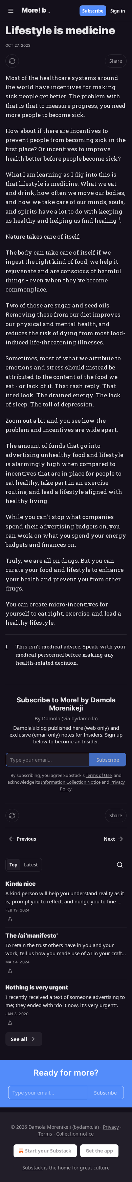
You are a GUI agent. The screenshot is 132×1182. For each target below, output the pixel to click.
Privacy (111, 1127)
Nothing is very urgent (36, 987)
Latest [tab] (31, 865)
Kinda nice (20, 883)
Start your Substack (48, 1150)
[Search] (120, 865)
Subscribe (93, 11)
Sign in (117, 11)
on (56, 560)
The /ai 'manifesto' (31, 935)
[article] (66, 901)
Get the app (99, 1150)
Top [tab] (13, 865)
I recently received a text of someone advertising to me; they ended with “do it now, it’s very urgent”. (65, 1001)
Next (109, 839)
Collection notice (75, 1133)
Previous (26, 839)
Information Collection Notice (71, 782)
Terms (45, 1133)
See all (19, 1039)
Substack (32, 1167)
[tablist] (23, 865)
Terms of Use (99, 775)
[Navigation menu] (11, 11)
